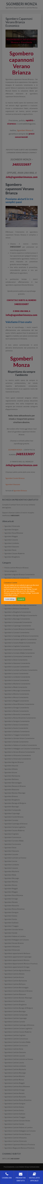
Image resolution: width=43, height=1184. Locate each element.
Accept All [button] (21, 599)
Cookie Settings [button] (9, 599)
